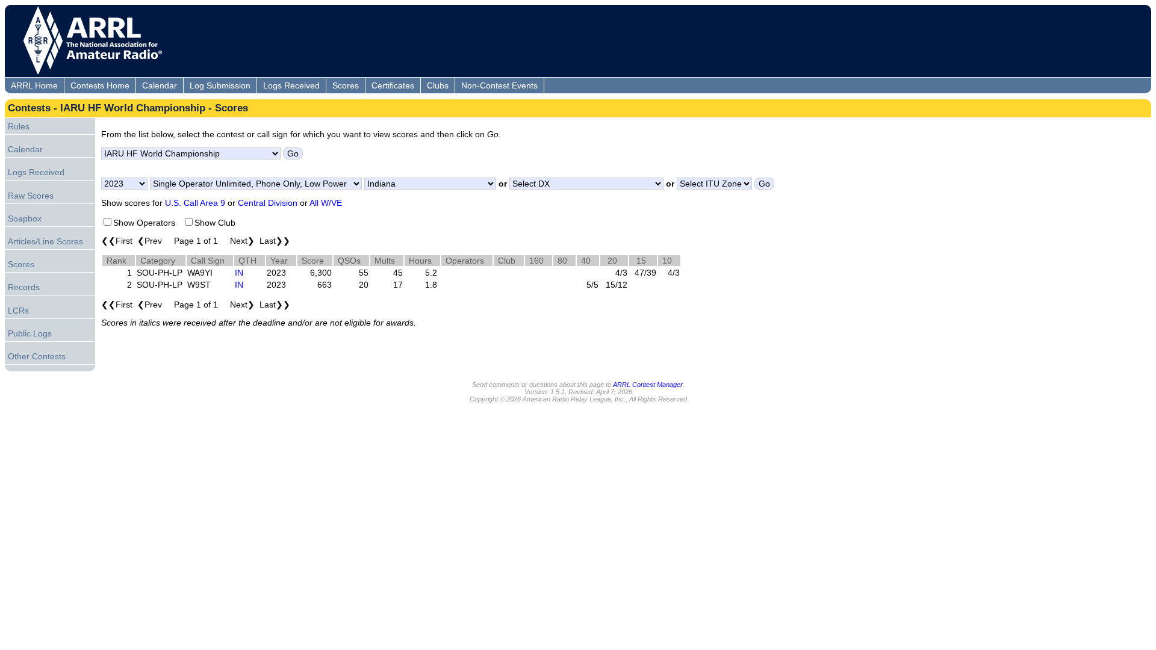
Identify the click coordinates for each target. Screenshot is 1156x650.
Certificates (392, 85)
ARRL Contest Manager (648, 384)
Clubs (438, 85)
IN (239, 272)
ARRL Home (34, 85)
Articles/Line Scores (45, 241)
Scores (345, 85)
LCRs (18, 310)
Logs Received (291, 85)
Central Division (267, 203)
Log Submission (220, 85)
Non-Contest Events (499, 85)
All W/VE (325, 203)
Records (24, 287)
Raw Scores (31, 195)
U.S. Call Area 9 (195, 203)
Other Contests (37, 356)
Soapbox (25, 218)
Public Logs (30, 333)
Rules (19, 126)
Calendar (159, 85)
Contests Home (99, 85)
